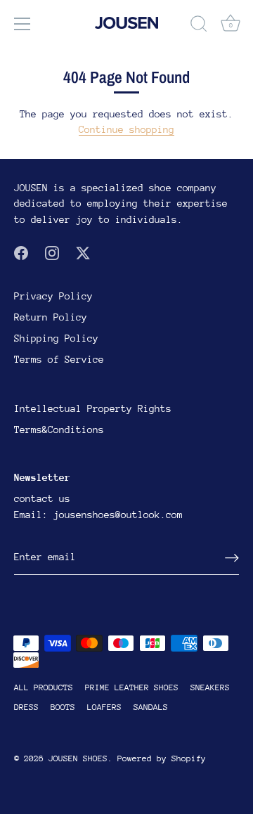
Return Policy (50, 317)
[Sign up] (232, 557)
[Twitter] (83, 251)
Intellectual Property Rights (92, 408)
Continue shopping (126, 129)
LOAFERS (104, 707)
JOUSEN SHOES (78, 758)
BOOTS (63, 707)
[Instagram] (52, 251)
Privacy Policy (53, 296)
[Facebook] (21, 251)
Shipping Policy (56, 338)
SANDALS (151, 707)
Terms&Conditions (59, 429)
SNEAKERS (210, 687)
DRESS (26, 707)
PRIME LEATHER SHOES (132, 687)
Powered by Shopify (161, 758)
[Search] (198, 26)
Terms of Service (59, 359)
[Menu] (22, 23)
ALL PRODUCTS (43, 687)
